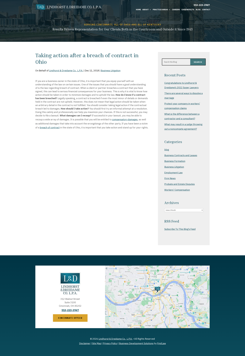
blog (166, 149)
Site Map (96, 343)
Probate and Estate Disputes (179, 184)
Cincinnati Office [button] (70, 318)
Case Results (187, 9)
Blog (198, 9)
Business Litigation (110, 70)
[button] (242, 337)
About (145, 9)
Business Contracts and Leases (180, 155)
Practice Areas (160, 9)
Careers (176, 9)
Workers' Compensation (177, 189)
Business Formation (174, 161)
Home (138, 9)
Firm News (170, 178)
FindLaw (161, 343)
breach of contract (50, 127)
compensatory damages (125, 119)
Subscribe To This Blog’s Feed (180, 229)
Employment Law (173, 172)
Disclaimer (84, 343)
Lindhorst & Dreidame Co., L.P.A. (66, 70)
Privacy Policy (110, 343)
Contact (206, 9)
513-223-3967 (202, 5)
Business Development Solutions (136, 343)
